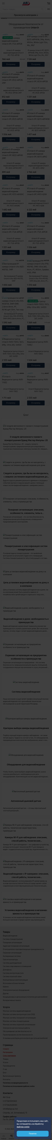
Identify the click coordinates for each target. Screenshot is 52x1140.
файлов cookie (23, 1127)
